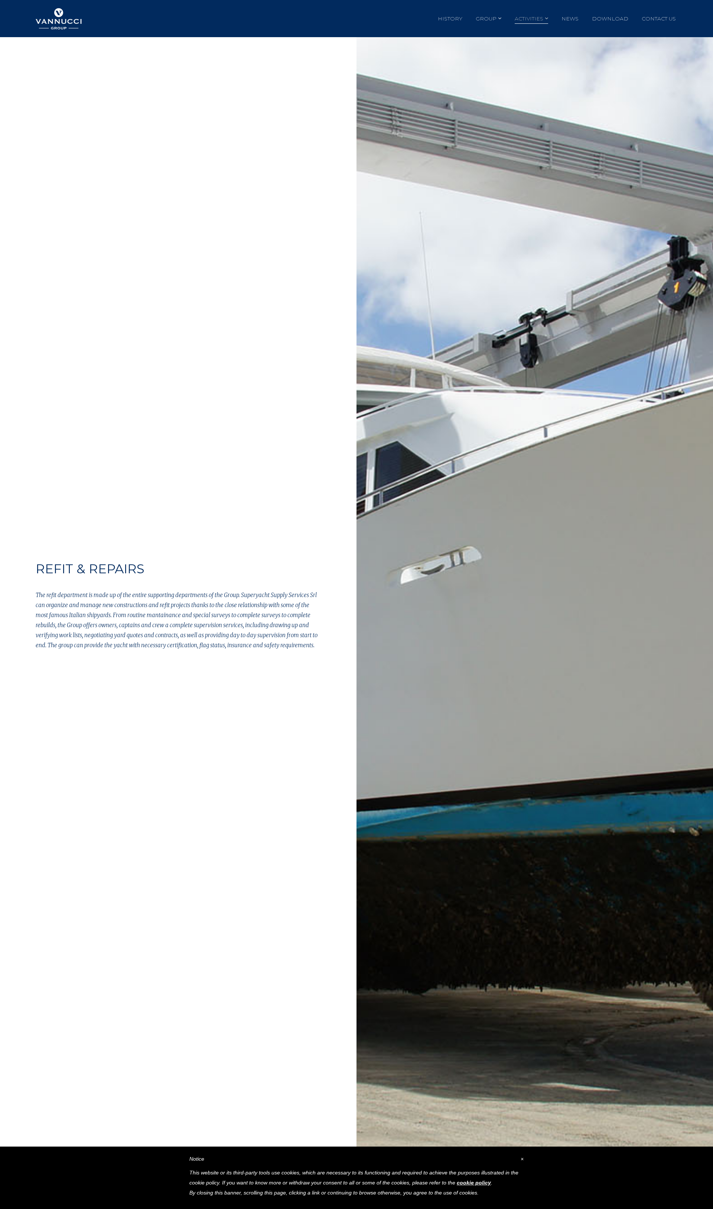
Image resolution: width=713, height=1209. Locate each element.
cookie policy (474, 1183)
